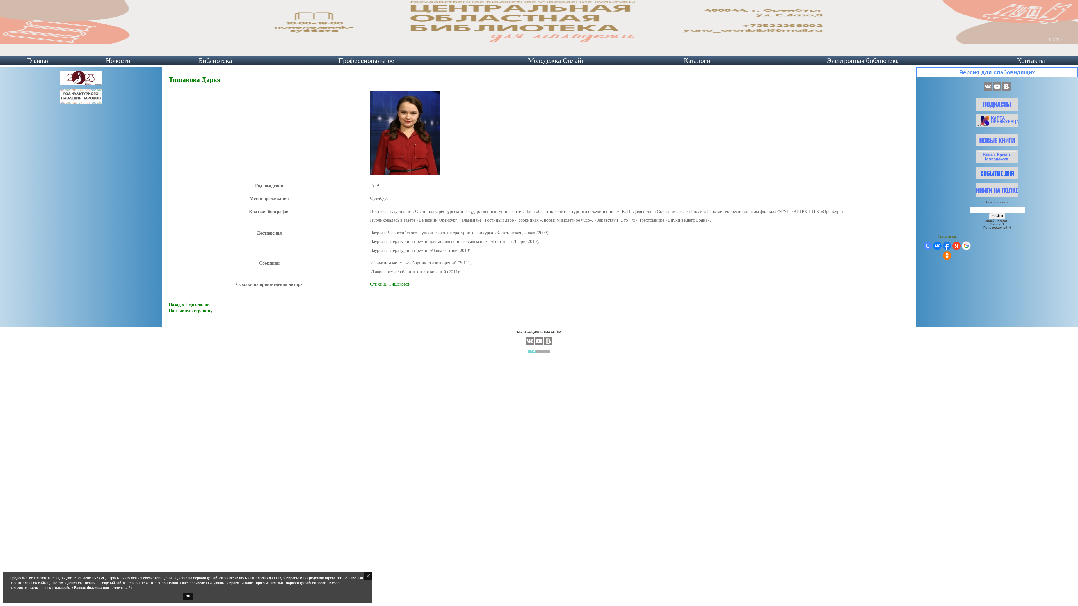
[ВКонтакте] (988, 89)
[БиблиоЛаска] (1006, 89)
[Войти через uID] (928, 246)
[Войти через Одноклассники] (947, 255)
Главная (38, 60)
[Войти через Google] (966, 245)
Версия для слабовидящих (997, 72)
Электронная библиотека (863, 60)
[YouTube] (997, 89)
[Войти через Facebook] (947, 246)
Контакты (1031, 60)
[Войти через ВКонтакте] (937, 246)
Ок (188, 596)
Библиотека (215, 60)
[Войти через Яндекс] (956, 246)
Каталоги (697, 60)
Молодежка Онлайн (556, 60)
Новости (118, 60)
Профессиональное (366, 60)
